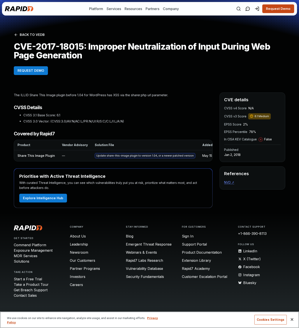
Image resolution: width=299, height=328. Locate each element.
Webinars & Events (141, 252)
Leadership (79, 244)
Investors (77, 276)
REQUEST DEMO (31, 70)
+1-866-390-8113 (252, 233)
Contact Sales (25, 295)
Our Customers (82, 260)
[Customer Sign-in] (257, 9)
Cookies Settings (270, 320)
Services (114, 9)
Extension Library (196, 260)
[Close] (292, 319)
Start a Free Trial (28, 279)
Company (171, 9)
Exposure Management (33, 250)
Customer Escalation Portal (204, 276)
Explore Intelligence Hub (43, 198)
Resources (133, 9)
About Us (78, 236)
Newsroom (79, 252)
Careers (76, 285)
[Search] (239, 9)
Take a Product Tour (31, 284)
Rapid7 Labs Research (144, 260)
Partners (152, 9)
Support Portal (194, 244)
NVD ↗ (229, 182)
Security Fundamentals (145, 276)
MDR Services (25, 256)
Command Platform (30, 245)
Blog (129, 236)
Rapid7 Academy (196, 268)
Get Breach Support (30, 290)
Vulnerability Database (144, 268)
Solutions (21, 261)
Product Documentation (202, 252)
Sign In (187, 236)
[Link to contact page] (248, 9)
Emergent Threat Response (149, 244)
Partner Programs (85, 268)
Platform (96, 9)
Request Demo (278, 9)
